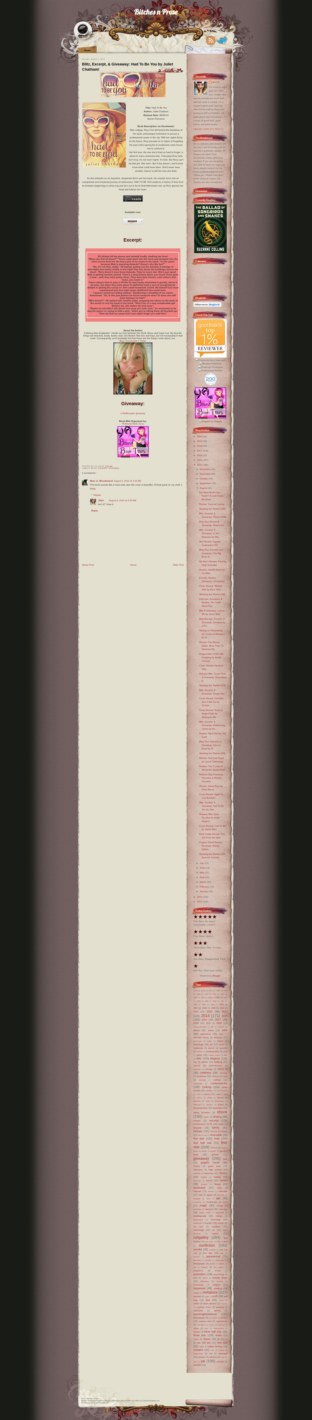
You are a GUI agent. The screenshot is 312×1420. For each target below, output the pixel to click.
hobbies (204, 1177)
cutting (218, 1094)
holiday (217, 1177)
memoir (209, 1209)
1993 (195, 998)
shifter (196, 1303)
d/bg (226, 1094)
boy (195, 1062)
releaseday (198, 1285)
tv (227, 1339)
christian (224, 1073)
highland (196, 1173)
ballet (225, 1052)
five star (198, 1138)
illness (217, 1184)
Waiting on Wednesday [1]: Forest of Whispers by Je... (212, 634)
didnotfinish (219, 1101)
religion (216, 1284)
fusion (195, 1151)
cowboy (209, 1090)
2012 (200, 901)
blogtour (215, 1058)
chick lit (222, 1069)
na (213, 1230)
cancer (196, 1065)
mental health (204, 1213)
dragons (209, 1105)
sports (217, 1310)
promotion (199, 1274)
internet (197, 1191)
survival (221, 1325)
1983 (218, 991)
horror (209, 1180)
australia (224, 1048)
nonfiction (207, 1245)
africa (221, 1034)
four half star (202, 1142)
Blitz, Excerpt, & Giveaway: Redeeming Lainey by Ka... (212, 725)
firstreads (216, 1135)
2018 (200, 446)
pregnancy (198, 1270)
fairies (221, 1124)
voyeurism (198, 1353)
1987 (206, 994)
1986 (199, 994)
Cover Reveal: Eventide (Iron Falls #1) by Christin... (211, 702)
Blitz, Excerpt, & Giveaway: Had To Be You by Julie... (211, 806)
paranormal (213, 1256)
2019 (200, 441)
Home (87, 50)
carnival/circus (215, 1065)
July (202, 863)
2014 (200, 464)
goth (225, 1159)
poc (194, 1267)
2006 (221, 1004)
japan (210, 1195)
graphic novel (210, 1162)
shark (221, 1300)
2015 (200, 460)
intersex (211, 1191)
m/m (225, 1202)
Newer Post (88, 565)
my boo (198, 1226)
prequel (218, 1271)
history (223, 1173)
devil (207, 1101)
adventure (205, 1034)
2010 (222, 1008)
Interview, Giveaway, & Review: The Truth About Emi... (210, 602)
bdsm (199, 1055)
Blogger (217, 975)
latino (208, 1199)
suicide (224, 1317)
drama (221, 1104)
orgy (222, 1253)
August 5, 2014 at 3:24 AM (127, 481)
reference (204, 1281)
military (219, 1216)
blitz (94, 468)
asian (221, 1044)
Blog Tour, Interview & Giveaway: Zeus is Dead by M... (210, 745)
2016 (200, 455)
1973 (210, 991)
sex (208, 1300)
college (217, 1080)
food (216, 1138)
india (219, 1188)
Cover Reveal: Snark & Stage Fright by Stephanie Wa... (211, 713)
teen (206, 1328)
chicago (209, 1069)
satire (207, 1297)
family (215, 1127)
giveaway (114, 468)
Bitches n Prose (156, 11)
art (211, 1044)
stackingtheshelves (205, 1314)
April (202, 877)
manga (220, 1205)
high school (215, 1169)
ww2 (195, 1362)
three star (199, 1335)
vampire (198, 1349)
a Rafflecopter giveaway (133, 413)
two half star (204, 1342)
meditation (197, 1209)
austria (199, 1052)
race (195, 1278)
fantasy (197, 1131)
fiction (224, 1131)
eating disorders (201, 1112)
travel (206, 1339)
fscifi (223, 1148)
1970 (203, 991)
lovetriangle (211, 1202)
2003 (195, 1005)
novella (197, 1249)
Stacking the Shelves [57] (212, 685)
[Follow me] (221, 40)
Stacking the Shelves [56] (212, 753)
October (204, 478)
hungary (204, 1184)
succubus (213, 1318)
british (205, 1062)
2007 (195, 1008)
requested (199, 1288)
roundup (197, 1296)
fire (205, 1135)
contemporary (219, 1083)
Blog (121, 341)
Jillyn (101, 500)
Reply (93, 488)
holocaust (197, 1181)
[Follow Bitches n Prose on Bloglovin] (207, 306)
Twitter (142, 341)
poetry (205, 1267)
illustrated (199, 1187)
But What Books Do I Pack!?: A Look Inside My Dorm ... (211, 496)
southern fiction (203, 1307)
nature (215, 1233)
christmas (201, 1076)
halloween (198, 1170)
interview (223, 1191)
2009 (213, 1008)
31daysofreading (200, 1027)
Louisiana (197, 1202)
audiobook (198, 1048)
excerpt (103, 468)
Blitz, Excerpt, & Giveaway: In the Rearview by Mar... (210, 533)
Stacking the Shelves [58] (212, 594)
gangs (204, 1151)
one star (207, 1253)
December (205, 469)
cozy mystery (222, 1091)
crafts (198, 1094)
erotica (217, 1116)
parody (208, 1260)
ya (203, 1361)
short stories (209, 1303)
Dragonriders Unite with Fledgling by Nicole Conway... (211, 657)
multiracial (197, 1223)
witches (213, 1357)
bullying (218, 1062)
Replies (97, 495)
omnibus (212, 1250)
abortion (221, 1027)
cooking (206, 1087)
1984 (226, 991)
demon (220, 1097)
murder (208, 1223)
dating (209, 1098)
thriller (218, 1335)
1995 (210, 998)
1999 (206, 1001)
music (221, 1223)
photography (199, 1263)
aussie (211, 1048)
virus (212, 1350)
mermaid (219, 1212)
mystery (216, 1226)
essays (197, 1120)
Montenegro (198, 1220)
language (197, 1199)
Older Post (178, 565)
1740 (195, 991)
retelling (218, 1288)
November (205, 474)
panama (196, 1257)
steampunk (199, 1317)
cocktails (202, 1080)
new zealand (222, 1242)
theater (196, 1332)
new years (209, 1242)
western (202, 1357)
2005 (212, 1005)
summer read (205, 1321)
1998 (199, 1001)
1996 (217, 997)
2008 (204, 1008)
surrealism (201, 1325)
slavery (225, 1304)
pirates (212, 1264)
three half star (212, 1331)
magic (203, 1205)
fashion (213, 1131)
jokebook (220, 1195)
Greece (196, 1166)
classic (215, 1076)
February (205, 886)
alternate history (201, 1037)
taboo (196, 1328)
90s (212, 1027)
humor (224, 1180)
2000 (214, 1001)
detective (197, 1101)
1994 (203, 998)
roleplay (196, 1293)
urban (201, 1347)
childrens (205, 1072)
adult (225, 1030)
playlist (221, 1264)
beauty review (214, 1055)
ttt (218, 1339)
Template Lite (103, 1403)
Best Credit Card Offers (130, 1401)
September (206, 483)
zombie (197, 1365)
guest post (214, 1166)
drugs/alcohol (200, 1108)
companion (197, 1084)
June (202, 868)
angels (220, 1041)
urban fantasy (215, 1346)
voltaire (221, 1350)
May (202, 872)
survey (211, 1325)
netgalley (200, 1237)
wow (223, 1357)
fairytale (197, 1127)
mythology (198, 1230)
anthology (198, 1044)
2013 (200, 897)
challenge (197, 1069)
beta (226, 1055)
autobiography (212, 1051)
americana (197, 1041)
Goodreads (131, 341)
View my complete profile (208, 129)
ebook (222, 1112)
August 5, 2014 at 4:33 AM (122, 500)
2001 (222, 1001)
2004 (204, 1005)
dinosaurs (197, 1105)
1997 (226, 998)
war (210, 1353)
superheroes (222, 1321)
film (199, 1135)
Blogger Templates (88, 1401)
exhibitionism (199, 1124)
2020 (200, 436)
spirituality (198, 1310)
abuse (196, 1030)
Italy (201, 1195)
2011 (195, 1011)
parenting (197, 1260)
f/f (211, 1124)
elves (206, 1117)
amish (209, 1041)
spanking (220, 1307)
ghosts (215, 1154)
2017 (200, 450)
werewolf (223, 1353)
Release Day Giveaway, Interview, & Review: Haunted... (211, 778)
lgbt (218, 1198)
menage (223, 1209)
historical (208, 1173)
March (203, 882)
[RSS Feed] (211, 40)
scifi (214, 1296)
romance (210, 1292)
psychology (219, 1274)
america (218, 1037)
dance (199, 1098)
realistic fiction (220, 1277)
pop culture (219, 1267)
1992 (222, 994)
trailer (196, 1339)
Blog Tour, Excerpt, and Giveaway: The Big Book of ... (211, 553)
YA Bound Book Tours (133, 423)
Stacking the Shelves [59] (212, 509)
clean (225, 1076)
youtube (220, 1361)
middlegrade (199, 1216)
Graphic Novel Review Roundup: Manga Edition (210, 846)
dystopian (218, 1108)
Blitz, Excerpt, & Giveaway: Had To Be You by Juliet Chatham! (127, 66)
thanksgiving (219, 1328)
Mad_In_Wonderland (101, 481)
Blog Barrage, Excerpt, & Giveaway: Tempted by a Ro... (212, 622)
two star (222, 1342)
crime (207, 1094)
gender (213, 1151)
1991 (214, 994)
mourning (215, 1219)
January (204, 891)
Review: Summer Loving (211, 504)
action (211, 1030)
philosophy (220, 1260)
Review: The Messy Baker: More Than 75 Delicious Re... (211, 645)
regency (219, 1281)
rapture (205, 1278)
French (214, 1147)
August (204, 488)
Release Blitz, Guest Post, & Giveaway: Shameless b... (213, 677)
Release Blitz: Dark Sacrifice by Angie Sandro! (209, 817)
